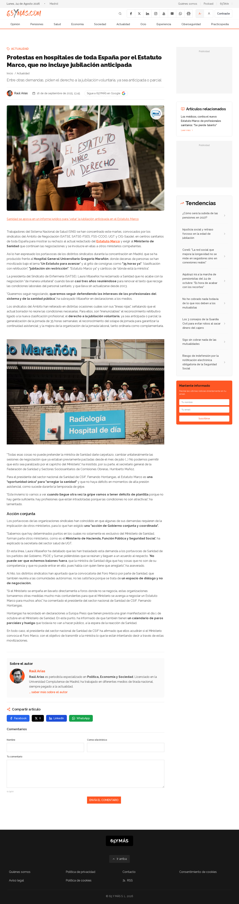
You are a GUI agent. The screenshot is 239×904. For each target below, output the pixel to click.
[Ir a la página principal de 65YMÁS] (24, 13)
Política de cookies (78, 880)
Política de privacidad (80, 872)
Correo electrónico (97, 740)
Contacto (129, 872)
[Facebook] (131, 14)
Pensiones (36, 24)
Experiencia (164, 24)
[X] (139, 14)
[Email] (172, 14)
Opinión (15, 24)
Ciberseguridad (191, 24)
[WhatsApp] (180, 14)
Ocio (143, 24)
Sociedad (100, 24)
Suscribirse (204, 418)
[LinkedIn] (147, 14)
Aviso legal (16, 880)
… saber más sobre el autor (48, 692)
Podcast (208, 3)
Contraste (223, 13)
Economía (77, 24)
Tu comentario (14, 756)
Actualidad (123, 24)
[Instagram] (155, 14)
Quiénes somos (187, 3)
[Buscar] (120, 13)
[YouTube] (164, 14)
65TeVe (224, 3)
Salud (57, 24)
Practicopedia (220, 24)
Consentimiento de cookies (198, 872)
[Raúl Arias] (10, 93)
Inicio (10, 73)
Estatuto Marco (108, 241)
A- (200, 13)
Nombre (11, 740)
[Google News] (188, 14)
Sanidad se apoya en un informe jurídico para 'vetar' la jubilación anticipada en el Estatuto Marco (73, 219)
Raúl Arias (21, 93)
